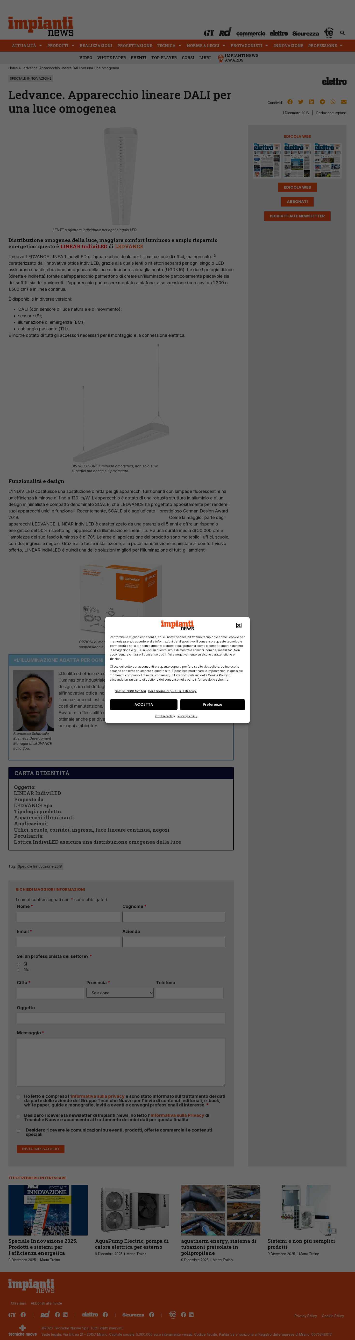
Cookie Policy (165, 716)
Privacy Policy (187, 716)
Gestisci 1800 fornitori (130, 691)
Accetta (144, 704)
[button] (238, 625)
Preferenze (212, 704)
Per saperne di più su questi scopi (172, 691)
